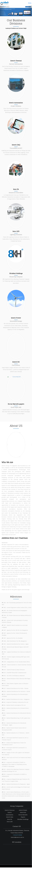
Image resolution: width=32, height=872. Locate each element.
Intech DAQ (16, 145)
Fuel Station (16, 365)
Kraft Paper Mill (16, 407)
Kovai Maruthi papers (16, 404)
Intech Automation (16, 103)
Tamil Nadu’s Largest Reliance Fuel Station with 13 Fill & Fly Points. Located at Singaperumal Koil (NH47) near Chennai (16, 370)
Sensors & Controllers (16, 193)
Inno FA (16, 189)
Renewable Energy (16, 321)
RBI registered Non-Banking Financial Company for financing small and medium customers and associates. (16, 281)
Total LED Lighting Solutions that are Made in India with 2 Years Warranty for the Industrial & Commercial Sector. (16, 239)
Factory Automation (16, 64)
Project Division (16, 106)
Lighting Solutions (16, 235)
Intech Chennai (16, 61)
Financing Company (16, 277)
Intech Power (16, 318)
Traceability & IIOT (16, 148)
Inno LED (16, 231)
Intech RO (16, 362)
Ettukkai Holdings (16, 273)
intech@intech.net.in (17, 837)
